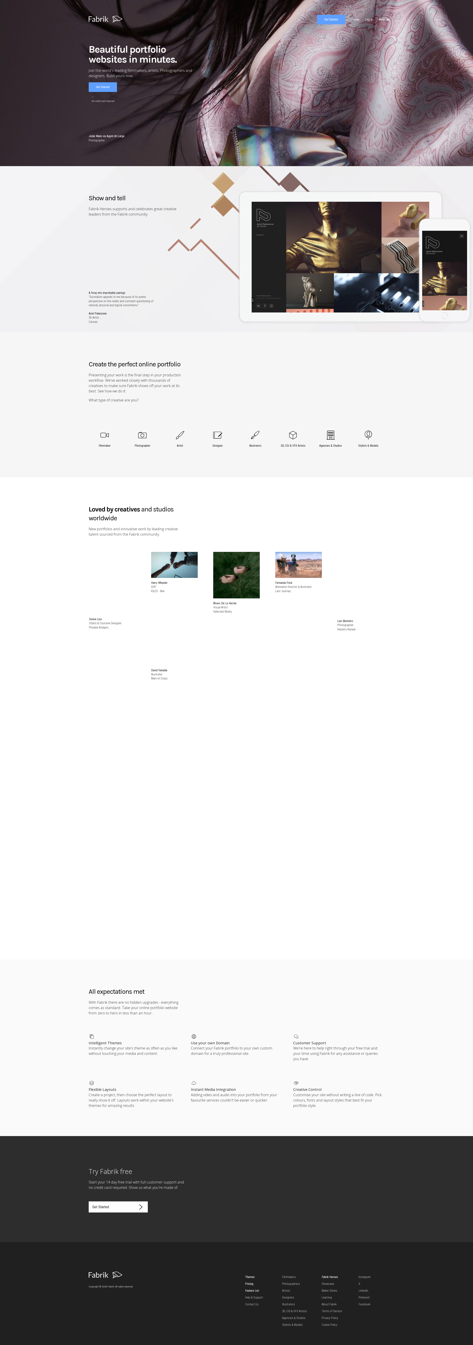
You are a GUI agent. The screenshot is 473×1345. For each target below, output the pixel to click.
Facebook (364, 1304)
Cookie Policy (329, 1325)
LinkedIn (363, 1290)
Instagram (365, 1277)
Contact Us (251, 1304)
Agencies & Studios (293, 1318)
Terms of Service (332, 1311)
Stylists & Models (292, 1325)
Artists (286, 1290)
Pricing (249, 1284)
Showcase (328, 1284)
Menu (381, 19)
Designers (288, 1297)
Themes (250, 1277)
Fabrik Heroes (330, 1277)
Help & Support (254, 1297)
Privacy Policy (330, 1318)
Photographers (291, 1284)
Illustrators (288, 1304)
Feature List (252, 1290)
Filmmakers (289, 1277)
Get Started (331, 19)
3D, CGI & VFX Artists (294, 1311)
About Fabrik (329, 1304)
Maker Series (329, 1290)
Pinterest (364, 1297)
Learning (327, 1297)
